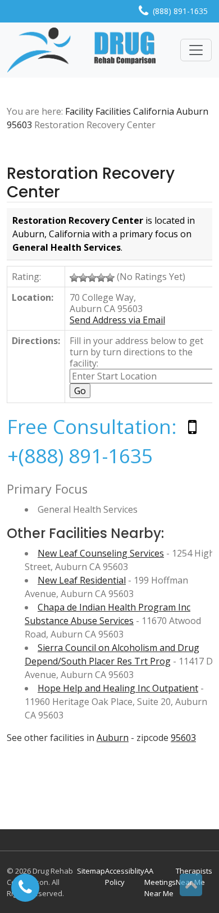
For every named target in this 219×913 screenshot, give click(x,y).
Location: (32, 297)
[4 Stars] (101, 277)
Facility (79, 111)
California (153, 111)
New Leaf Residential (82, 580)
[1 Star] (74, 277)
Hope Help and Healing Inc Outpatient (118, 688)
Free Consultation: (92, 426)
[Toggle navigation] (196, 50)
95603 (19, 125)
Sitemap (91, 871)
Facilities (113, 111)
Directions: (36, 340)
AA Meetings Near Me (160, 882)
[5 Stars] (110, 277)
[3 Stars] (92, 277)
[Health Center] (81, 50)
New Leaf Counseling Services (101, 553)
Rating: (26, 276)
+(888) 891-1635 (80, 455)
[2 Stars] (83, 277)
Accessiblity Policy (124, 876)
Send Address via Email (117, 320)
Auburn (192, 111)
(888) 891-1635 (180, 11)
